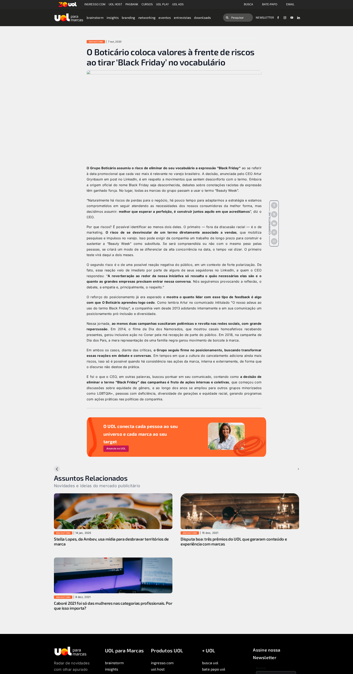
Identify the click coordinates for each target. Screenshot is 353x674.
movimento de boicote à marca (214, 340)
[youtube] (291, 17)
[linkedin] (298, 17)
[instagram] (285, 17)
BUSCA (248, 4)
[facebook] (278, 17)
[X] (274, 214)
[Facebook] (274, 205)
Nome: (261, 668)
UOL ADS (178, 4)
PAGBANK (131, 4)
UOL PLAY (162, 4)
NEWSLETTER (265, 17)
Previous (64, 469)
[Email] (274, 241)
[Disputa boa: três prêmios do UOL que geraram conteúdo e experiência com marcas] (240, 496)
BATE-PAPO (269, 4)
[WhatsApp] (274, 232)
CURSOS (147, 4)
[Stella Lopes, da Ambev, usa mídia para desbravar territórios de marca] (113, 496)
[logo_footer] (70, 648)
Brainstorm (96, 41)
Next (292, 469)
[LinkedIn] (274, 223)
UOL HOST (115, 4)
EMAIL (290, 4)
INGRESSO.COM (94, 4)
